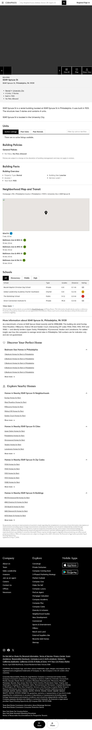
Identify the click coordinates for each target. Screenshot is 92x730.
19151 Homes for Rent (11, 473)
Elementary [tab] (15, 278)
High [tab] (35, 278)
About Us (6, 564)
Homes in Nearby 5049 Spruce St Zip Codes (25, 460)
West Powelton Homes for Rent (15, 402)
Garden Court (42, 327)
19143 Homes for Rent (12, 469)
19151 (79, 327)
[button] (2, 2)
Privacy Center (59, 656)
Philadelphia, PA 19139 (25, 83)
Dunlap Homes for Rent (12, 398)
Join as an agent (9, 578)
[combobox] (40, 3)
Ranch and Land (39, 632)
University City (18, 91)
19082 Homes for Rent (12, 482)
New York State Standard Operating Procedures (19, 713)
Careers (6, 582)
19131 (83, 327)
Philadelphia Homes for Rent (14, 436)
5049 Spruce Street (33, 324)
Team (5, 567)
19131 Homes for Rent (11, 478)
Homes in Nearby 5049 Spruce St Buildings (24, 493)
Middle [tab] (27, 278)
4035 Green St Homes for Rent (15, 516)
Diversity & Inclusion (40, 610)
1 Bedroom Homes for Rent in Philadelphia (19, 354)
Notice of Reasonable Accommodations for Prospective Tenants (25, 715)
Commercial (37, 621)
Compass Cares (38, 607)
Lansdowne (73, 329)
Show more (9, 377)
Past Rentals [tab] (38, 132)
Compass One (38, 582)
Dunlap (84, 324)
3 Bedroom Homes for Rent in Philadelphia (19, 363)
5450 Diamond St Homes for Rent (16, 511)
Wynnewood (53, 329)
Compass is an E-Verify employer (44, 659)
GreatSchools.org (37, 309)
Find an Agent (38, 592)
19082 (5, 329)
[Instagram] (5, 649)
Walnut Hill (29, 327)
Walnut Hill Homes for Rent (14, 411)
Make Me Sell (37, 585)
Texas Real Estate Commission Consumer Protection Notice (23, 707)
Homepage (6, 194)
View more (7, 306)
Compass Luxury (39, 589)
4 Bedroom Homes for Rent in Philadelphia (19, 368)
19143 (74, 327)
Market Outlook (38, 578)
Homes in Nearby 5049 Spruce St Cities (22, 426)
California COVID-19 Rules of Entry (33, 662)
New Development (39, 617)
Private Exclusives (39, 567)
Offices (5, 589)
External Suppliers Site (41, 635)
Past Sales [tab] (25, 132)
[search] (64, 2)
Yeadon (62, 329)
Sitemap (35, 642)
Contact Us (7, 585)
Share (52, 725)
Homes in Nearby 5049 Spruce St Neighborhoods (27, 393)
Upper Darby (31, 329)
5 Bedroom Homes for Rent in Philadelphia (19, 372)
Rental (7, 91)
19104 (69, 327)
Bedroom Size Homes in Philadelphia (21, 349)
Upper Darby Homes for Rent (14, 431)
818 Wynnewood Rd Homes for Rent (17, 498)
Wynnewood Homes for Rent (14, 440)
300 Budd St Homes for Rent (14, 507)
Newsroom (7, 592)
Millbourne (19, 327)
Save (39, 725)
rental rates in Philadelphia (47, 332)
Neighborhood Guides (41, 614)
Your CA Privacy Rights (60, 662)
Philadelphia (36, 194)
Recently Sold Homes (40, 639)
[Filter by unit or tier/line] (78, 132)
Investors (6, 574)
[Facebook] (9, 649)
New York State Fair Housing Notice (15, 711)
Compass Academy (40, 599)
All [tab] (6, 278)
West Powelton (9, 327)
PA (13, 194)
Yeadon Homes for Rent (12, 445)
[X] (14, 649)
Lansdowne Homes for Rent (14, 449)
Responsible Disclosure (21, 659)
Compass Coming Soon (41, 571)
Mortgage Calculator (40, 596)
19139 (44, 194)
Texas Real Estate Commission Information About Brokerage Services (27, 705)
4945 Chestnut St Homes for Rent (16, 502)
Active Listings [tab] (11, 132)
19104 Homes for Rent (12, 464)
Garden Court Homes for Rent (14, 416)
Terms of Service (46, 656)
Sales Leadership (9, 571)
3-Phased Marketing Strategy (44, 574)
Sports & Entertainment (41, 624)
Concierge (36, 564)
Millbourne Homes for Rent (13, 407)
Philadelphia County (23, 194)
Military (35, 628)
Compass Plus (37, 603)
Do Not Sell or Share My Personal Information (20, 656)
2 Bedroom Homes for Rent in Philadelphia (19, 359)
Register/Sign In (83, 3)
